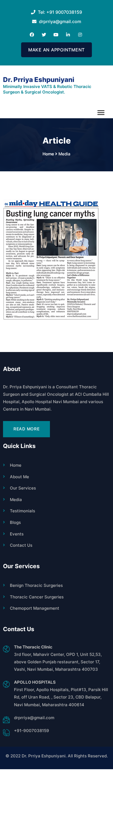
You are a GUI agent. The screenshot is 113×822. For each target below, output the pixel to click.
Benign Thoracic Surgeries (36, 585)
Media (16, 499)
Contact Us (21, 545)
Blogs (15, 522)
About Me (19, 476)
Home (15, 465)
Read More (26, 428)
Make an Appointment (56, 50)
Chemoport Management (34, 608)
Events (17, 534)
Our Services (23, 488)
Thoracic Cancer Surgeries (37, 597)
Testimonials (22, 510)
